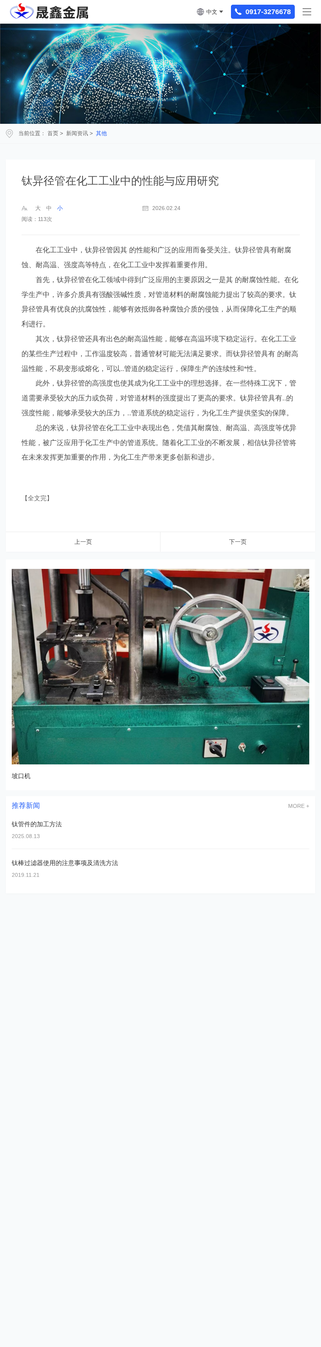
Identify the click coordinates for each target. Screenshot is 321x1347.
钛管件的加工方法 (37, 824)
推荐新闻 (26, 805)
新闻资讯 (77, 133)
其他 (101, 133)
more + (298, 806)
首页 (52, 133)
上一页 (83, 541)
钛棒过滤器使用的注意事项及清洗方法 (65, 863)
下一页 (238, 541)
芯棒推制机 (27, 776)
